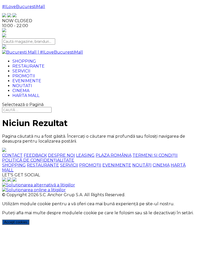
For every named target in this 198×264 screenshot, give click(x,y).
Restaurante (28, 66)
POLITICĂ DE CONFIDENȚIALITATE (38, 160)
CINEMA (161, 165)
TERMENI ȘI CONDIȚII (155, 155)
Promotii (23, 75)
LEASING (85, 155)
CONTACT (12, 155)
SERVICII (69, 165)
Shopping (24, 61)
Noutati (22, 85)
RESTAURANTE (43, 165)
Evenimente (26, 80)
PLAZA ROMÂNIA (113, 155)
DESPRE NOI (61, 155)
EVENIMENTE (116, 165)
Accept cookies (15, 222)
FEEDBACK (35, 155)
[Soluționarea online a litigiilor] (34, 189)
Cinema (20, 90)
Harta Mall (25, 95)
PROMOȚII (90, 165)
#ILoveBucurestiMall (23, 6)
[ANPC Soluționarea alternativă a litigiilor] (38, 185)
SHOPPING (14, 165)
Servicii (21, 71)
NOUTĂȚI (142, 165)
